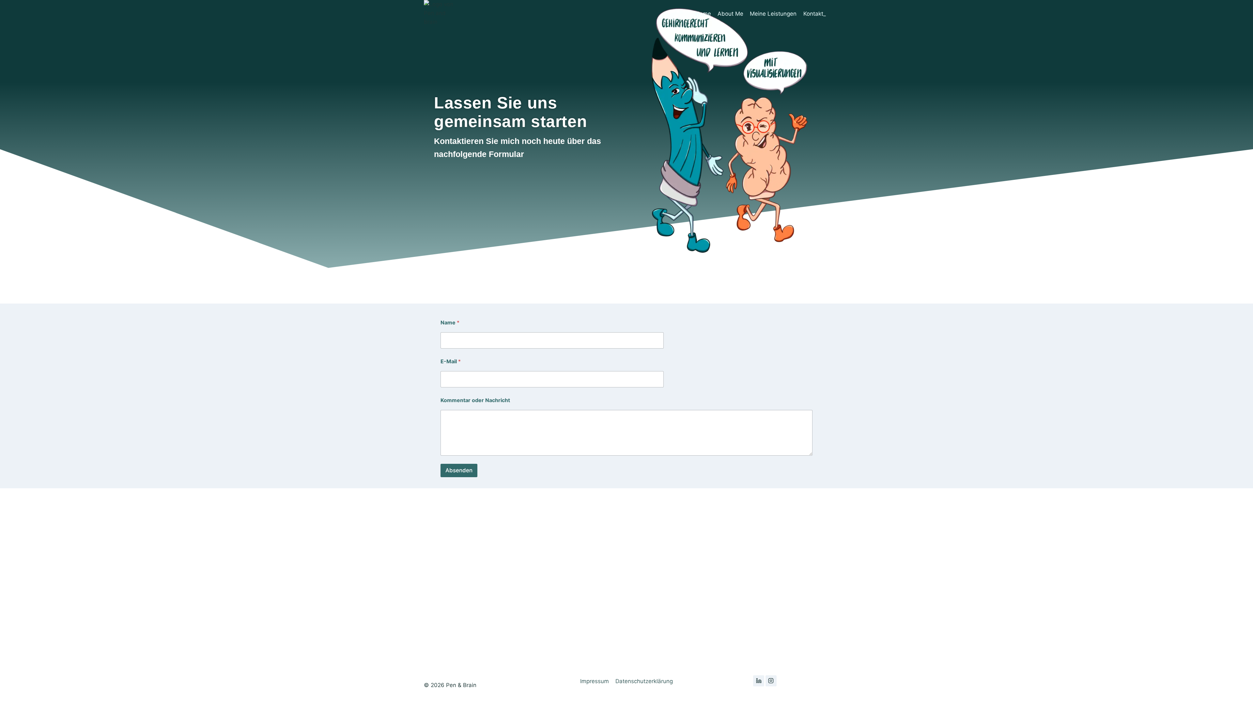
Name (450, 323)
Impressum (594, 681)
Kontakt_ (814, 13)
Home (703, 13)
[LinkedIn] (758, 680)
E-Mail (451, 361)
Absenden (458, 470)
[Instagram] (771, 680)
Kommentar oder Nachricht (475, 400)
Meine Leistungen (773, 13)
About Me (730, 13)
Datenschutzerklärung (644, 681)
